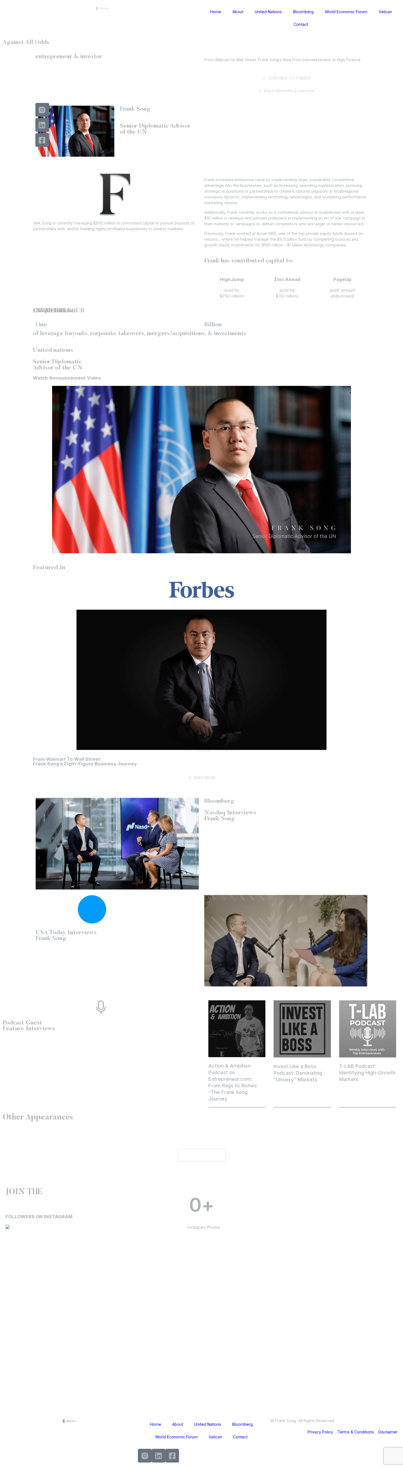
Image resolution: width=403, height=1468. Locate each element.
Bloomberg (303, 11)
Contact (301, 24)
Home (215, 11)
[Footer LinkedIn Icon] (158, 1456)
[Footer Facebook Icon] (172, 1456)
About (237, 11)
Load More (201, 1155)
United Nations (268, 11)
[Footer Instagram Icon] (145, 1456)
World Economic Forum (346, 11)
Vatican (385, 11)
